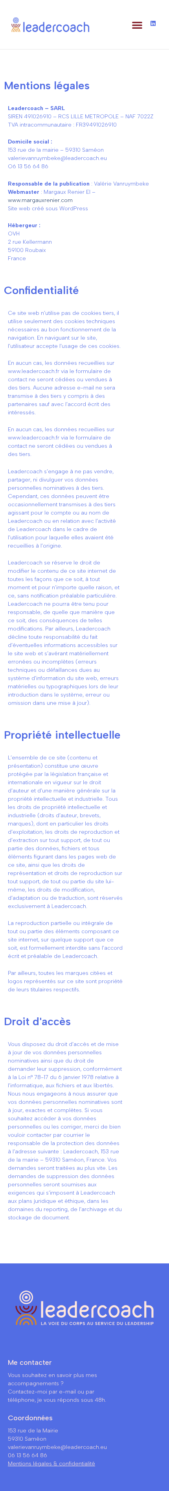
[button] (137, 25)
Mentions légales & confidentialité (51, 1463)
